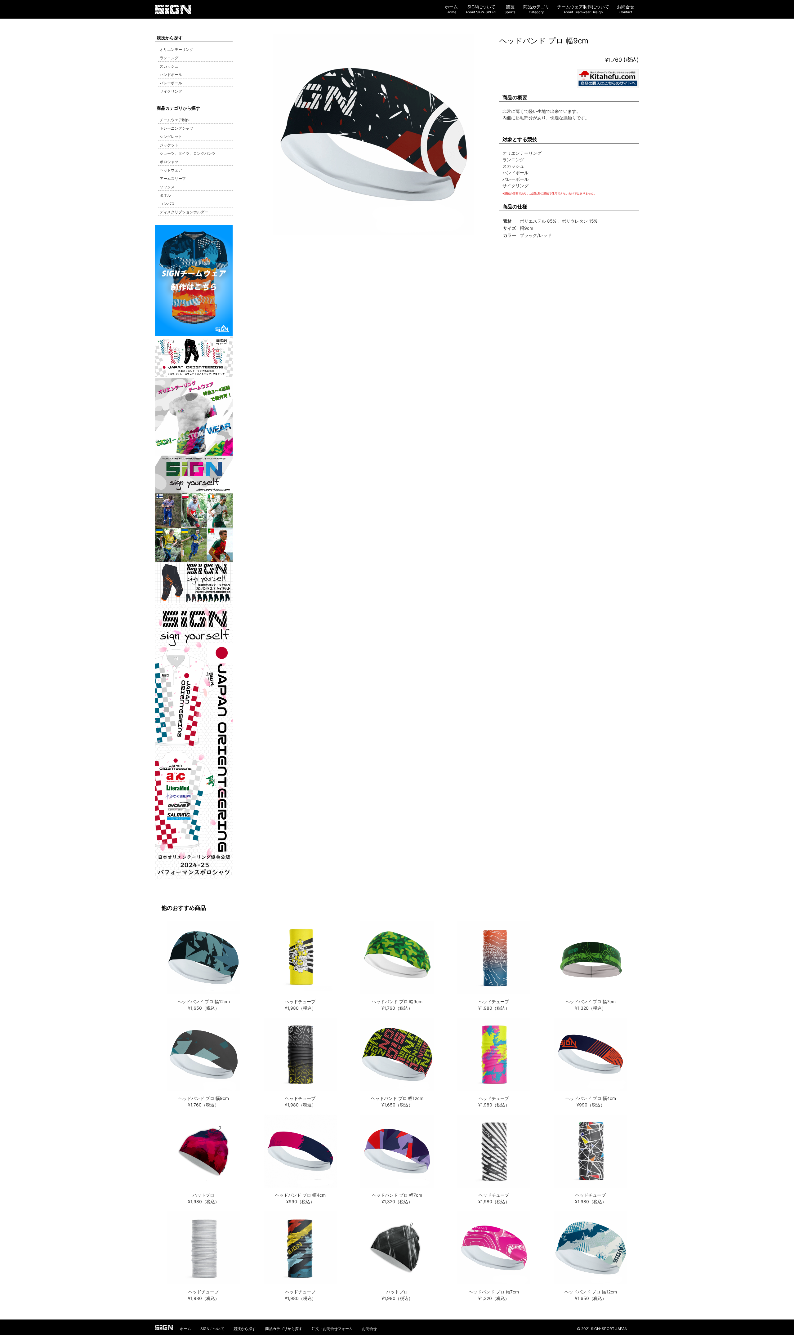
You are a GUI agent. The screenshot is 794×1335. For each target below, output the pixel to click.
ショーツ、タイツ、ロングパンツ (188, 153)
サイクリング (171, 91)
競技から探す (245, 1328)
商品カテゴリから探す (283, 1328)
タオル (165, 195)
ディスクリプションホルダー (184, 212)
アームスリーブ (173, 178)
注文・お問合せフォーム (332, 1328)
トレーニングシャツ (176, 128)
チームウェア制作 (175, 120)
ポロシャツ (169, 161)
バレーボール (171, 83)
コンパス (167, 203)
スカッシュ (169, 66)
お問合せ (369, 1328)
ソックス (167, 187)
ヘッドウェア (171, 170)
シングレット (171, 136)
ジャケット (169, 145)
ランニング (169, 58)
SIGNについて (212, 1328)
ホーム (185, 1328)
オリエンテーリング (176, 49)
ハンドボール (171, 74)
